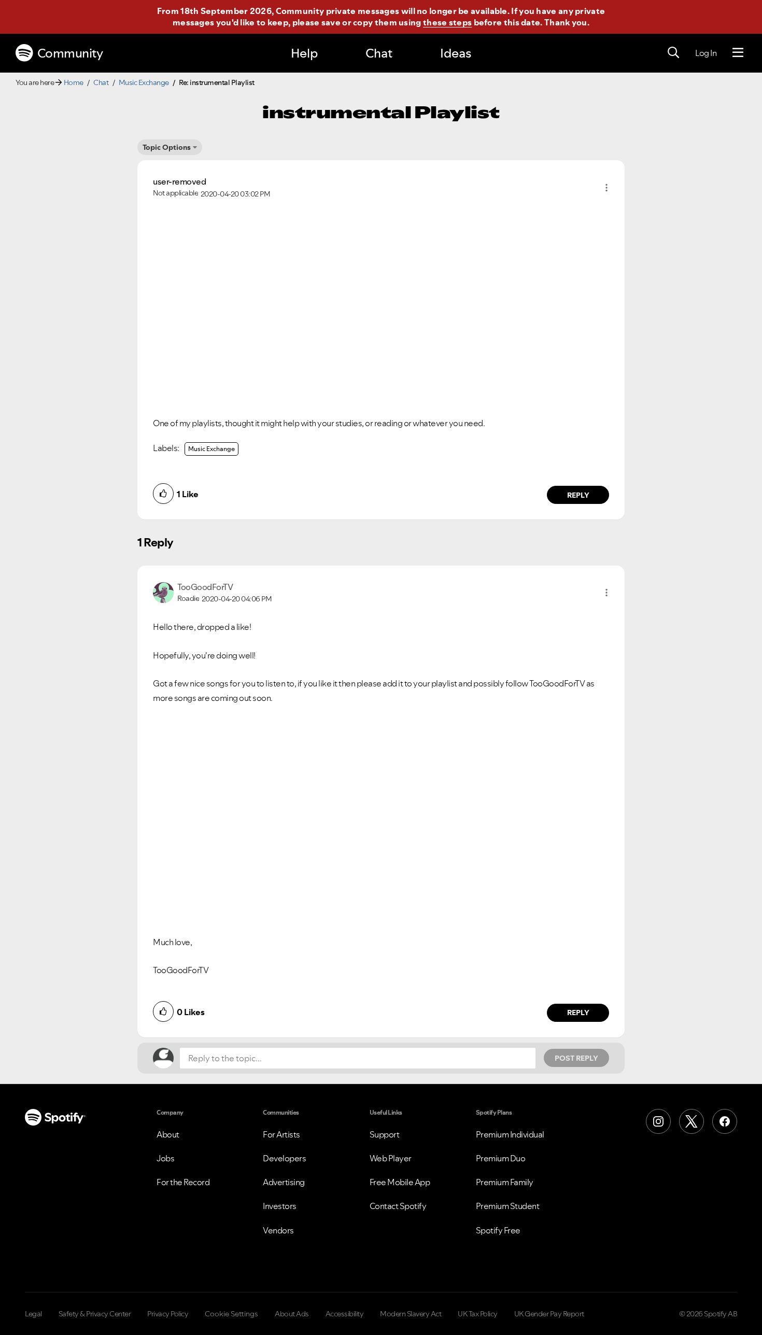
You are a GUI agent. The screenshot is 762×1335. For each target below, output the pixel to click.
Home (73, 82)
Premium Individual (510, 1134)
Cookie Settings (231, 1313)
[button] (606, 187)
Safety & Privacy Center (95, 1313)
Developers (284, 1158)
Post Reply (576, 1058)
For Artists (281, 1134)
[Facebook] (724, 1121)
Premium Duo (501, 1158)
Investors (280, 1206)
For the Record (183, 1182)
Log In (705, 53)
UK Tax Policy (478, 1313)
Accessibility (345, 1313)
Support (385, 1134)
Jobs (165, 1158)
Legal (33, 1313)
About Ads (292, 1313)
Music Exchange (144, 82)
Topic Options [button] (167, 147)
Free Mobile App (400, 1182)
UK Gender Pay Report (549, 1313)
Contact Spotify (398, 1206)
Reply (578, 495)
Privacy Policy (167, 1313)
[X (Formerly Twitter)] (691, 1121)
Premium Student (508, 1206)
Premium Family (504, 1182)
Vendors (278, 1230)
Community (70, 53)
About (168, 1134)
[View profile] (163, 591)
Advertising (284, 1182)
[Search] (673, 53)
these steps (447, 22)
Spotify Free (498, 1230)
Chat (378, 53)
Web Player (391, 1158)
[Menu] (737, 53)
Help (304, 53)
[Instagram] (658, 1121)
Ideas (455, 53)
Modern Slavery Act (410, 1313)
